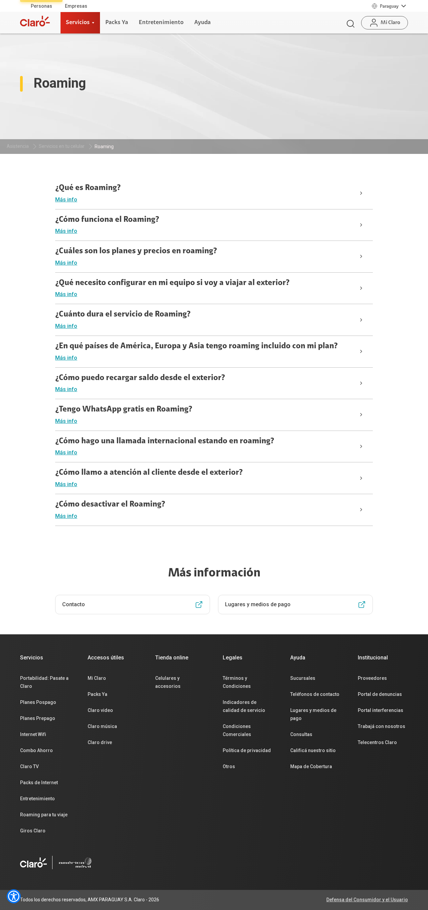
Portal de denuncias (380, 694)
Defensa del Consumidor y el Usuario (367, 899)
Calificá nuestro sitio (313, 750)
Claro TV (29, 766)
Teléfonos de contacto (314, 694)
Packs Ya (97, 694)
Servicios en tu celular (62, 146)
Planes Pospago (38, 702)
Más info (66, 199)
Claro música (102, 726)
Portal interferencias (380, 710)
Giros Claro (32, 830)
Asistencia (18, 146)
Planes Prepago (37, 718)
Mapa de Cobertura (311, 766)
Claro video (100, 710)
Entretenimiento (37, 798)
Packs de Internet (39, 782)
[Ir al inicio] (35, 21)
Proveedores (372, 678)
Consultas (301, 734)
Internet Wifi (33, 734)
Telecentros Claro (377, 742)
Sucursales (302, 678)
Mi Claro (97, 678)
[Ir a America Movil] (75, 862)
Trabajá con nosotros (381, 726)
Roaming (104, 146)
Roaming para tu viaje (44, 814)
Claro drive (100, 742)
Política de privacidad (247, 750)
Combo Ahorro (36, 750)
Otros (229, 766)
